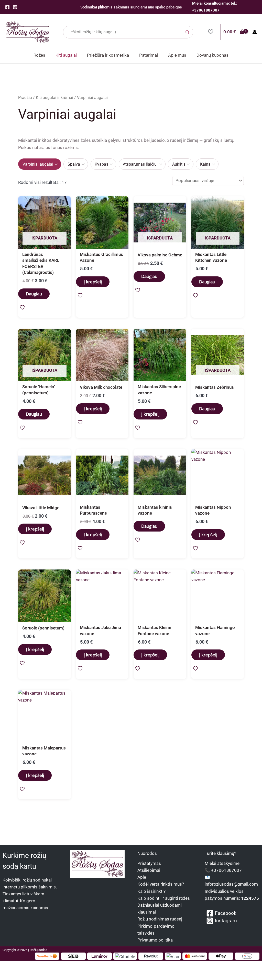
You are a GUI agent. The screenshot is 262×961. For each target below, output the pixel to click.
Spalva (74, 164)
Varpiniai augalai (38, 164)
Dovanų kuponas (212, 55)
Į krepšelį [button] (93, 282)
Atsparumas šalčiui (140, 164)
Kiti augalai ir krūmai (54, 97)
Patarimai (148, 55)
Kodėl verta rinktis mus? (160, 884)
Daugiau (34, 294)
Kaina (205, 164)
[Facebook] (7, 7)
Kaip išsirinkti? (151, 891)
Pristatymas (149, 863)
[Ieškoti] (187, 32)
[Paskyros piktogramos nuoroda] (254, 32)
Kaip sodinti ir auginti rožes (163, 898)
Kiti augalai (66, 55)
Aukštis (178, 164)
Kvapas (101, 164)
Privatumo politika (155, 940)
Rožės (39, 55)
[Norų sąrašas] (210, 31)
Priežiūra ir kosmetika (108, 55)
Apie (141, 877)
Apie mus (177, 55)
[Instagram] (15, 7)
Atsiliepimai (148, 870)
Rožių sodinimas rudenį (159, 919)
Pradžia (25, 97)
